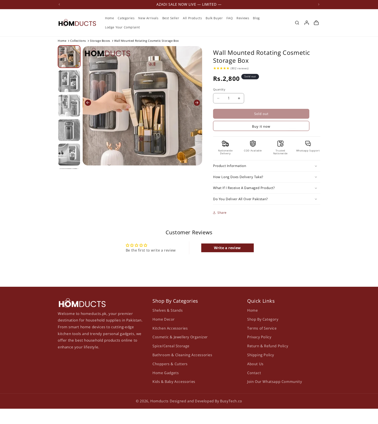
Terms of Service (262, 328)
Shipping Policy (260, 354)
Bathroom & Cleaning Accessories (182, 354)
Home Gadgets (165, 372)
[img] (221, 68)
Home (62, 41)
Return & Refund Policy (267, 345)
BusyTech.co (231, 401)
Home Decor (163, 319)
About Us (255, 363)
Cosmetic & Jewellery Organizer (180, 337)
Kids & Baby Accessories (173, 381)
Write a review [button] (227, 247)
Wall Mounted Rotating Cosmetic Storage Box (261, 56)
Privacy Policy (259, 337)
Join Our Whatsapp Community (274, 381)
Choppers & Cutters (170, 363)
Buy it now (261, 126)
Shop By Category (262, 319)
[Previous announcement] (59, 4)
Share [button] (222, 212)
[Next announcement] (319, 4)
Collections (78, 41)
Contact (254, 372)
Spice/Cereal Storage (170, 345)
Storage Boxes (100, 41)
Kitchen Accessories (170, 328)
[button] (297, 23)
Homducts (159, 401)
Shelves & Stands (167, 310)
